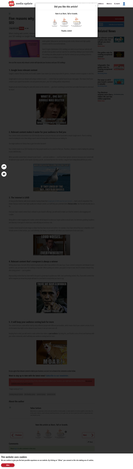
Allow (7, 465)
